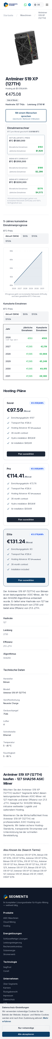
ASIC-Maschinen (10, 918)
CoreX (6, 971)
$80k (25, 236)
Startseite (8, 15)
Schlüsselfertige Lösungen (15, 938)
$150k (8, 241)
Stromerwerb (9, 954)
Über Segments (10, 984)
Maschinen (25, 15)
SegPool (7, 967)
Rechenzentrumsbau (12, 946)
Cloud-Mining (9, 922)
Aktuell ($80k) (12, 236)
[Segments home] (11, 4)
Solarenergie (9, 950)
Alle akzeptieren (26, 1034)
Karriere (7, 988)
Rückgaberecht (10, 991)
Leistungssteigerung (12, 942)
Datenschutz (9, 999)
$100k (34, 236)
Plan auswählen (26, 454)
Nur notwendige (26, 1028)
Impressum (8, 995)
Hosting (6, 926)
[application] (26, 270)
